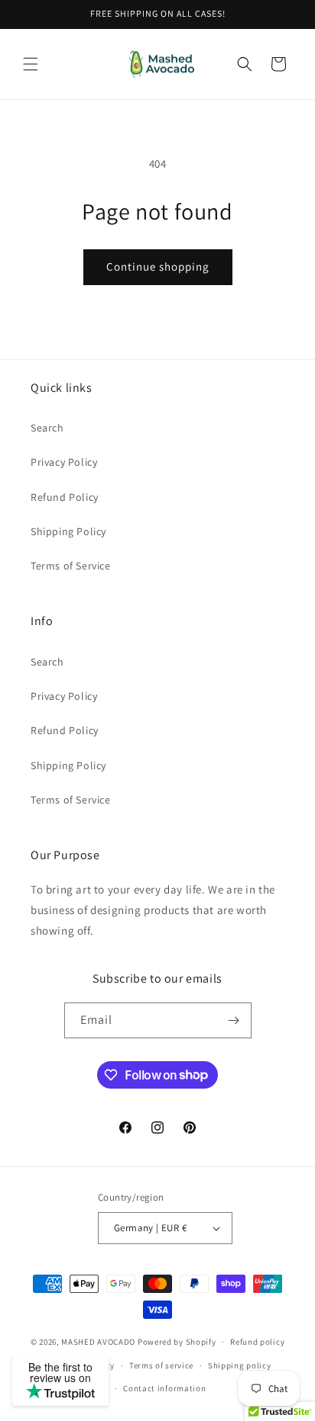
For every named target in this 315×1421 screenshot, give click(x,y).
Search (47, 428)
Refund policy (257, 1341)
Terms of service (161, 1365)
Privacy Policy (64, 462)
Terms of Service (71, 566)
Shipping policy (239, 1365)
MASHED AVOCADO (98, 1341)
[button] (30, 64)
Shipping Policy (68, 531)
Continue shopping (157, 266)
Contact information (164, 1388)
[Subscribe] (234, 1020)
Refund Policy (65, 497)
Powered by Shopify (177, 1341)
